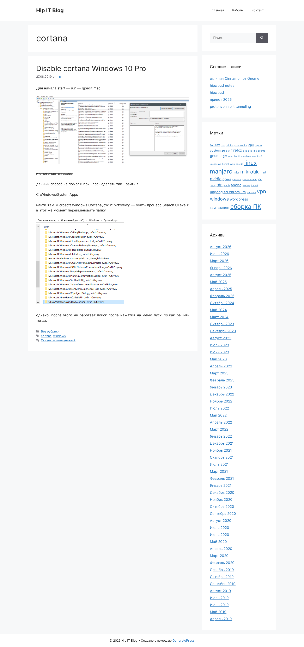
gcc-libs (252, 151)
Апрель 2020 (221, 549)
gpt (225, 156)
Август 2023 (220, 338)
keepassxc (215, 164)
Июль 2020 (219, 528)
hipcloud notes (222, 85)
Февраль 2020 (222, 563)
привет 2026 (221, 99)
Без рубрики (50, 331)
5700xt (215, 145)
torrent (254, 185)
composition (241, 145)
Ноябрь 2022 (221, 401)
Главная (218, 10)
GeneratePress (183, 640)
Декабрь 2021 (222, 443)
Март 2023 (219, 373)
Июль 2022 (219, 408)
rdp (220, 185)
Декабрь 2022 (222, 394)
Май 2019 (218, 612)
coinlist (229, 145)
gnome (215, 155)
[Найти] (262, 38)
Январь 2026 (221, 268)
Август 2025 (220, 275)
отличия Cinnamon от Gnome (234, 78)
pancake (236, 179)
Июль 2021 (219, 464)
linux (250, 162)
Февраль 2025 (222, 296)
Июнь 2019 (219, 605)
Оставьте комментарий (58, 340)
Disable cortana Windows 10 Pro (91, 68)
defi (228, 151)
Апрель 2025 (221, 289)
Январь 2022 (221, 436)
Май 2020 (218, 542)
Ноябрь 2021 (221, 450)
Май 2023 (218, 359)
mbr (236, 172)
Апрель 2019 (221, 619)
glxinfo (261, 151)
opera (227, 179)
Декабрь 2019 (222, 570)
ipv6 (259, 156)
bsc (223, 145)
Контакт (258, 10)
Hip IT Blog (50, 10)
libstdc (239, 164)
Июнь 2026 (219, 254)
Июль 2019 (219, 598)
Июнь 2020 (219, 535)
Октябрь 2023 (222, 324)
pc (260, 179)
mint (263, 172)
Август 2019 (220, 591)
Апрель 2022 (221, 422)
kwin (232, 164)
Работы (237, 10)
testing (246, 185)
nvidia (215, 178)
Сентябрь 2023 (223, 331)
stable (227, 185)
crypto (258, 145)
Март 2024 (219, 317)
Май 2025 (218, 282)
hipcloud (217, 92)
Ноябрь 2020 (221, 499)
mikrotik (249, 172)
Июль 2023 (219, 345)
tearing (236, 185)
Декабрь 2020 (222, 492)
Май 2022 (218, 415)
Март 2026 (219, 261)
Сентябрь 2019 (223, 584)
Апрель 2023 (221, 366)
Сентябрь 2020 (223, 514)
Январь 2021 (220, 485)
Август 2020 (220, 521)
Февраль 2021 (222, 478)
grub (230, 156)
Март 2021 (219, 471)
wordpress (239, 199)
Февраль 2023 (222, 380)
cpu (251, 145)
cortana (46, 336)
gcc (245, 151)
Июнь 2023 (219, 352)
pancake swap (249, 179)
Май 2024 (218, 310)
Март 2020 (219, 556)
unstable (251, 192)
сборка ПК (245, 206)
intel (254, 156)
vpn (261, 191)
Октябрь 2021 (221, 457)
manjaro (221, 171)
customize (217, 150)
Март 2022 (219, 429)
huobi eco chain (242, 156)
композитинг (219, 208)
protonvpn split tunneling (230, 106)
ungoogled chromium (228, 192)
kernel (225, 164)
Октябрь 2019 (222, 577)
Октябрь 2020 (222, 507)
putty (212, 185)
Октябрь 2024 (222, 303)
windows (59, 336)
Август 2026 (220, 247)
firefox (236, 150)
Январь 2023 (221, 387)
